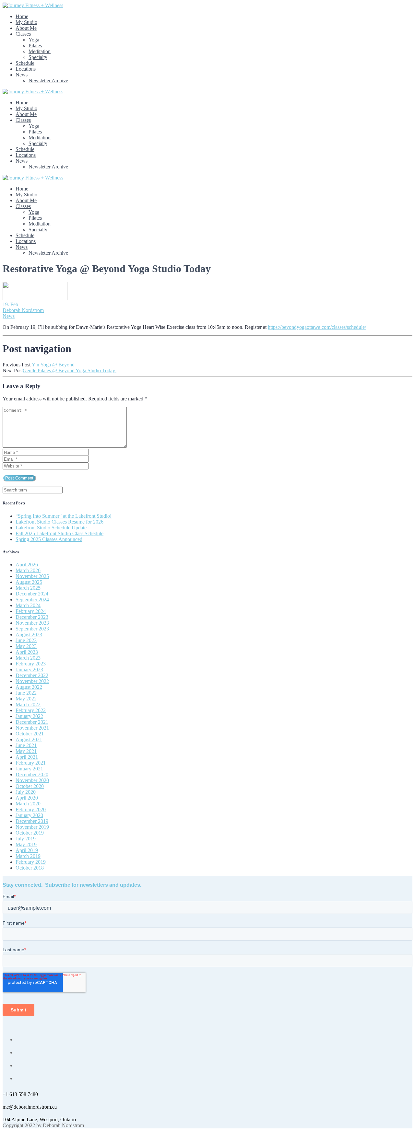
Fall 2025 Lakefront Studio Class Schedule (59, 533)
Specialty (38, 57)
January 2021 (29, 768)
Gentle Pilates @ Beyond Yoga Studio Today (69, 370)
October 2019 (30, 833)
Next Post (13, 370)
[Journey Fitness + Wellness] (33, 5)
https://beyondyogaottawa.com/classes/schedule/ (317, 327)
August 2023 (29, 634)
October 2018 (30, 868)
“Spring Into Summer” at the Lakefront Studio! (64, 516)
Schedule (25, 63)
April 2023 (27, 652)
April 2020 (27, 798)
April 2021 (27, 757)
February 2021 (31, 763)
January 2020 (29, 815)
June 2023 (26, 640)
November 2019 (32, 827)
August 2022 (29, 687)
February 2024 (31, 611)
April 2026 (27, 564)
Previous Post (16, 364)
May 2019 (26, 844)
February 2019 (31, 862)
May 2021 (26, 751)
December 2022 (32, 675)
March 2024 (28, 605)
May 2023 (26, 646)
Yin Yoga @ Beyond (52, 364)
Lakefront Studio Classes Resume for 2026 (59, 522)
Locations (26, 69)
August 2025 (29, 582)
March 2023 (28, 658)
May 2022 (26, 698)
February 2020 (31, 809)
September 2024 (32, 599)
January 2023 (29, 669)
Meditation (40, 51)
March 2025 (28, 588)
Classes (23, 34)
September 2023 (32, 628)
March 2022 (28, 704)
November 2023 (32, 623)
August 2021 (29, 739)
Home (22, 16)
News (22, 74)
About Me (26, 28)
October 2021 (30, 733)
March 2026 (28, 570)
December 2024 (32, 593)
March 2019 (28, 856)
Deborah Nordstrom (23, 310)
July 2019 (26, 838)
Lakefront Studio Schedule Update (51, 527)
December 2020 (32, 774)
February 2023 (31, 663)
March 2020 (28, 803)
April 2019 (27, 850)
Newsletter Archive (48, 80)
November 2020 (32, 780)
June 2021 (26, 745)
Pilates (35, 45)
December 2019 (32, 821)
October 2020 (30, 786)
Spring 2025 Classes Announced (49, 539)
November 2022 (32, 681)
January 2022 (29, 716)
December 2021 (32, 722)
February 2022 (31, 710)
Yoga (34, 39)
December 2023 (32, 617)
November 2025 (32, 576)
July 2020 (26, 792)
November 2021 (32, 728)
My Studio (26, 22)
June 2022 (26, 693)
